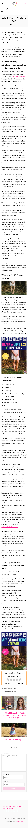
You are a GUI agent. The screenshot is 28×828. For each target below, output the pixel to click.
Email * (6, 781)
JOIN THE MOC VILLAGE (10, 811)
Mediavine (20, 821)
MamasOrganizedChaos (8, 687)
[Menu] (2, 3)
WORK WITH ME (8, 809)
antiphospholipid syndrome (9, 527)
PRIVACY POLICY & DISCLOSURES (13, 807)
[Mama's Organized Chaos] (14, 3)
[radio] (7, 680)
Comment (5, 753)
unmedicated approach (18, 76)
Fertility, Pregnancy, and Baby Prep (8, 691)
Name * (6, 774)
